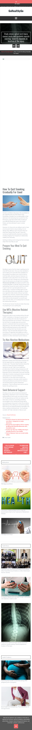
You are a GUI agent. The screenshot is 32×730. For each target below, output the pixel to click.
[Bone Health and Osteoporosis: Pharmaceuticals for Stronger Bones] (16, 696)
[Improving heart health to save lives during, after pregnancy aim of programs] (16, 670)
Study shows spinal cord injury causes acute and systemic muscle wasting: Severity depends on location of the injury (16, 37)
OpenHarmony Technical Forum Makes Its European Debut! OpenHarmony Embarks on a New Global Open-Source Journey (15, 570)
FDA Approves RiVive (7, 484)
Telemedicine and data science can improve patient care (22, 449)
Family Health (9, 51)
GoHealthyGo (16, 11)
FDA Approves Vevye (7, 534)
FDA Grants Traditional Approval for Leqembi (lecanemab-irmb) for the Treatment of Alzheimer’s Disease (15, 512)
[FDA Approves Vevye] (16, 525)
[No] (30, 723)
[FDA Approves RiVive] (16, 474)
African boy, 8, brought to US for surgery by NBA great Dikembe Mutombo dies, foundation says (17, 426)
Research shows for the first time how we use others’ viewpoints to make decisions (17, 421)
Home (3, 51)
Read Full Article (11, 415)
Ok (16, 726)
